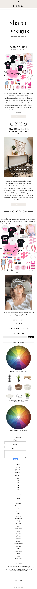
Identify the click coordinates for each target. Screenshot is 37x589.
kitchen (18, 536)
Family (18, 513)
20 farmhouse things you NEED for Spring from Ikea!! (18, 400)
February (17, 475)
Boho (18, 501)
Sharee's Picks (18, 551)
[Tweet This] (16, 124)
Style (18, 556)
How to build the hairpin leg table (18, 130)
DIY (18, 508)
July (17, 470)
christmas (18, 503)
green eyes (18, 523)
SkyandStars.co (18, 587)
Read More (18, 116)
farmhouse (18, 516)
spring (18, 553)
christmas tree (18, 506)
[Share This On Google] (25, 124)
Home (18, 526)
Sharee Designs (19, 584)
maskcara (18, 541)
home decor (18, 528)
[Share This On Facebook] (12, 124)
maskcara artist (18, 543)
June (17, 472)
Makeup (18, 538)
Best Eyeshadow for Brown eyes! (18, 371)
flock (18, 521)
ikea (18, 531)
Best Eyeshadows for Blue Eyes (18, 430)
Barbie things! (18, 47)
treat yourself (18, 558)
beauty (18, 498)
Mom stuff (18, 546)
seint (18, 548)
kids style (18, 533)
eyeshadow (18, 511)
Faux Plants (18, 518)
